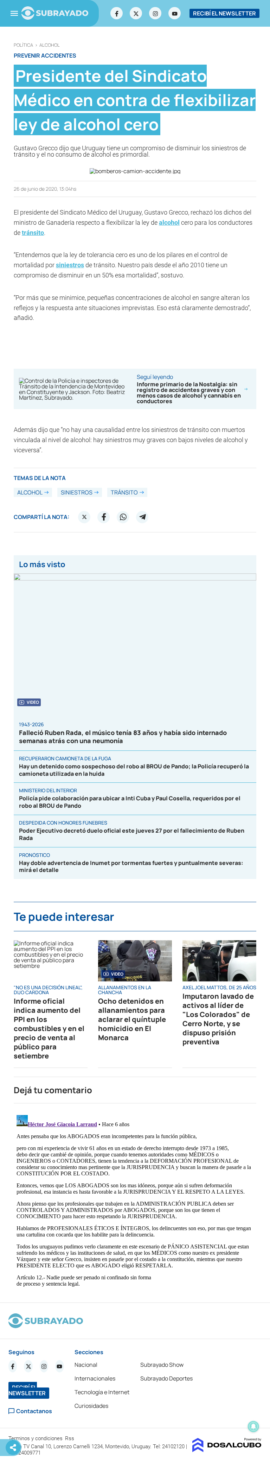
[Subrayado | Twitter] (136, 13)
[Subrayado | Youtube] (175, 13)
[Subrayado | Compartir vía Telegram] (142, 517)
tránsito (33, 232)
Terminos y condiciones (36, 1438)
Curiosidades (91, 1406)
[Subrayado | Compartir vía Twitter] (84, 517)
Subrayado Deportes (166, 1378)
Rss (70, 1438)
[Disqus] (135, 1200)
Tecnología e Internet (102, 1392)
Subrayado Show (162, 1365)
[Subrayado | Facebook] (117, 13)
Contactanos (34, 1411)
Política (23, 45)
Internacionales (95, 1378)
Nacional (86, 1365)
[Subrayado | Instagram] (155, 13)
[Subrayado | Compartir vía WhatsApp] (123, 517)
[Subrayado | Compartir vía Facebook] (103, 517)
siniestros (70, 265)
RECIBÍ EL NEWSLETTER (224, 13)
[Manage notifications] (253, 1426)
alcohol (49, 45)
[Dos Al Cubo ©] (227, 1450)
